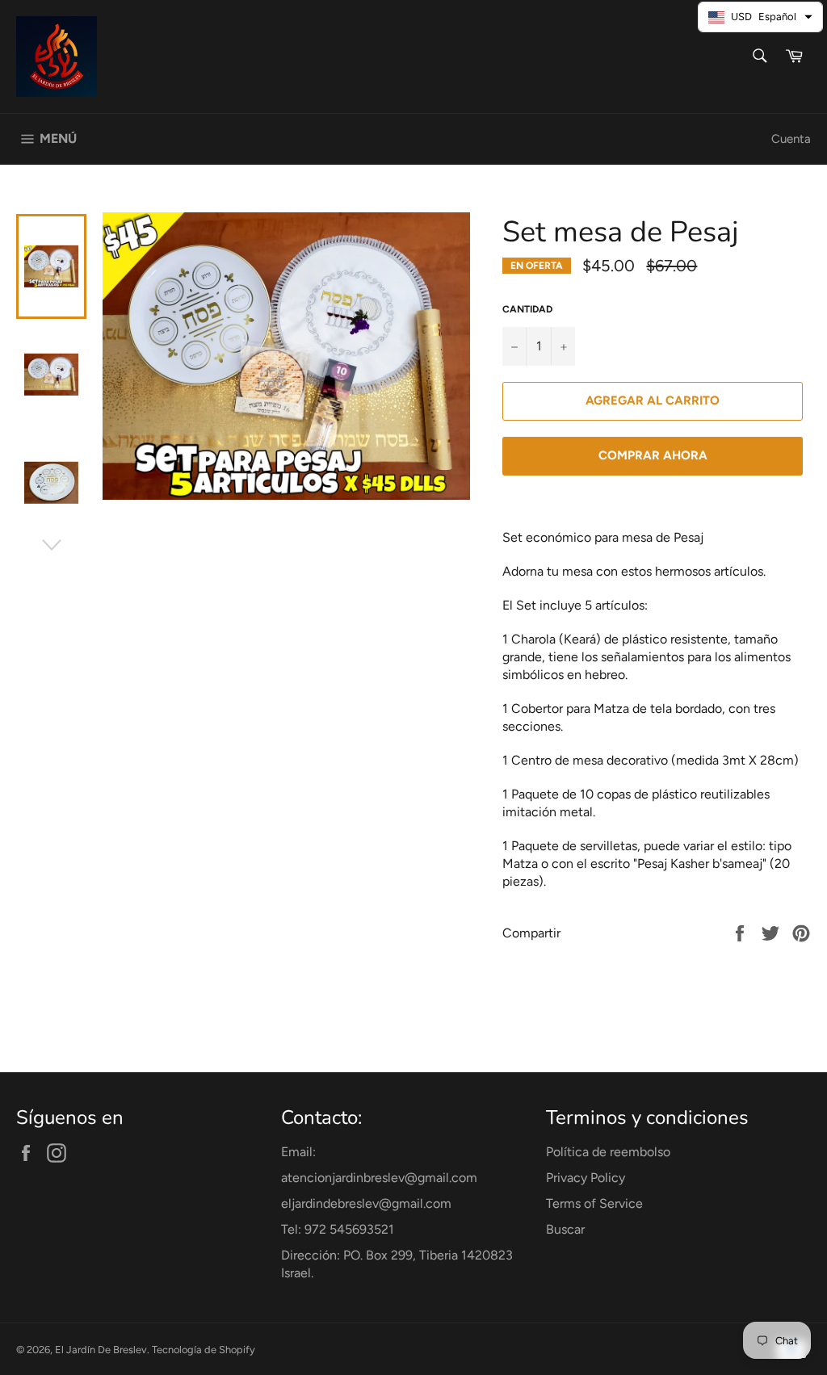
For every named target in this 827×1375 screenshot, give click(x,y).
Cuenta (791, 139)
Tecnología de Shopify (203, 1350)
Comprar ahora (652, 455)
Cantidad (527, 309)
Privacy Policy (585, 1177)
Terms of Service (594, 1203)
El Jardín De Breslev (101, 1350)
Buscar (565, 1229)
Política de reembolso (608, 1151)
